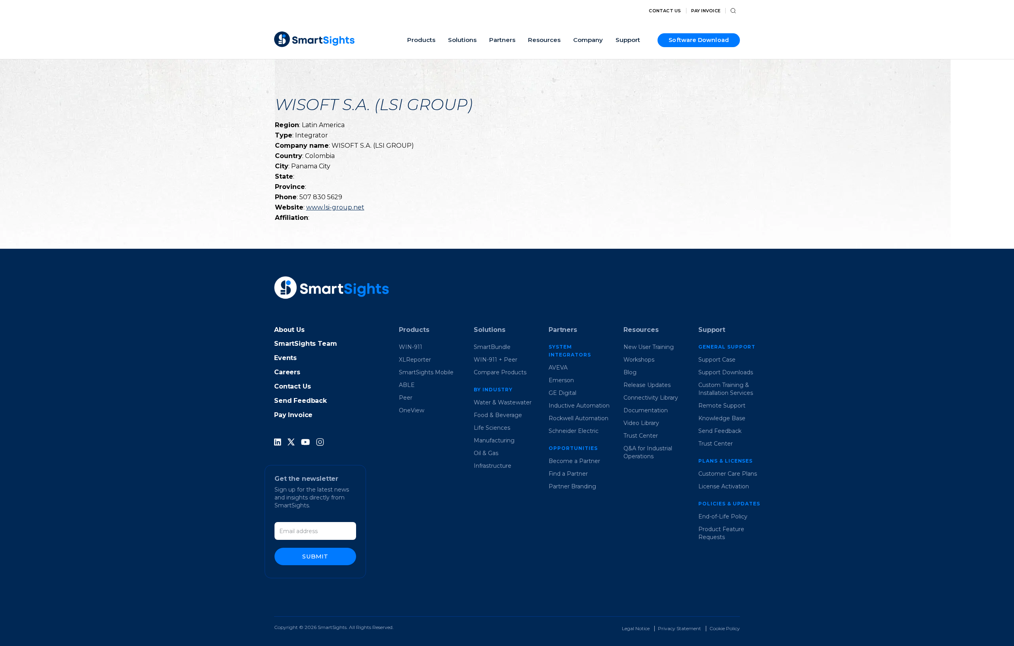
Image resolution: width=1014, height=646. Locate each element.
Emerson (561, 380)
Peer (405, 397)
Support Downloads (725, 372)
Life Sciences (492, 427)
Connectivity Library (650, 397)
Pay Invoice (705, 11)
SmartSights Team (305, 343)
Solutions (489, 329)
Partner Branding (572, 486)
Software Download (699, 40)
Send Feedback (300, 400)
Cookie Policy (724, 628)
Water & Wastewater (503, 402)
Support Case (717, 359)
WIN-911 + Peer (495, 359)
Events (285, 358)
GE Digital (562, 392)
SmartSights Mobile (426, 372)
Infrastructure (492, 465)
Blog (630, 372)
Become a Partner (574, 461)
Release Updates (647, 385)
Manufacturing (494, 440)
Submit (315, 556)
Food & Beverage (498, 415)
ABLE (407, 385)
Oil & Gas (486, 453)
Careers (287, 372)
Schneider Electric (573, 430)
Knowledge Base (721, 418)
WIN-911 (410, 347)
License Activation (723, 486)
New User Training (648, 347)
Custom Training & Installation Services (725, 388)
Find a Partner (568, 473)
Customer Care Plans (727, 473)
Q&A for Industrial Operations (647, 452)
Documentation (645, 410)
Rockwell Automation (578, 418)
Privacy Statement (679, 628)
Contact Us (665, 11)
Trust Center (640, 435)
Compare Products (500, 372)
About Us (289, 329)
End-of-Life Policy (722, 516)
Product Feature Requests (721, 533)
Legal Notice (636, 628)
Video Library (641, 423)
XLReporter (415, 359)
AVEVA (558, 367)
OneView (411, 410)
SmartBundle (492, 347)
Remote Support (721, 405)
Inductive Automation (579, 405)
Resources (641, 329)
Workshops (638, 359)
